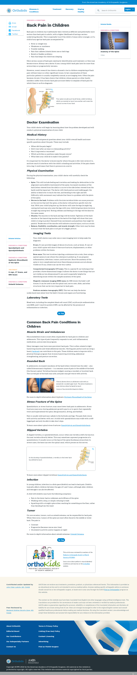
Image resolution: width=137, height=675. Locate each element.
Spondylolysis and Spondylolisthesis (75, 425)
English (128, 9)
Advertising (43, 641)
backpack (36, 351)
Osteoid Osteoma (77, 534)
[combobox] (129, 9)
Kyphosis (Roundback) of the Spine (78, 397)
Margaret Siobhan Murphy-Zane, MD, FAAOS (20, 611)
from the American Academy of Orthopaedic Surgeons (104, 2)
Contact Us (11, 647)
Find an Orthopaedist (112, 590)
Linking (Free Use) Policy (49, 631)
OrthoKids (86, 564)
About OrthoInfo (13, 626)
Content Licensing (46, 636)
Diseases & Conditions (34, 10)
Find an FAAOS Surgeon (49, 647)
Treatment (57, 9)
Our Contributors (14, 636)
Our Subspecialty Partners (17, 641)
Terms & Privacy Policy (48, 626)
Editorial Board (12, 631)
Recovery (69, 9)
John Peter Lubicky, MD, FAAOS (18, 587)
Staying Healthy (81, 10)
